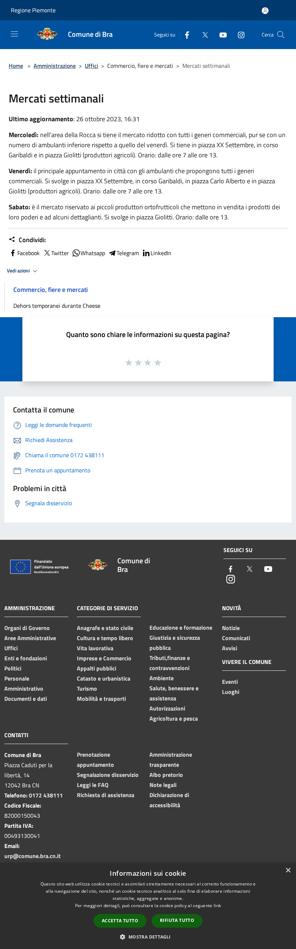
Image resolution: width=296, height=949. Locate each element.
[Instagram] (238, 34)
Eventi (230, 681)
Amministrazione (55, 65)
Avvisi (229, 648)
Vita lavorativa (95, 648)
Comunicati (236, 638)
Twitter (60, 253)
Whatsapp (92, 253)
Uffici (91, 65)
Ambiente (161, 678)
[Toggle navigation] (14, 34)
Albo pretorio (166, 774)
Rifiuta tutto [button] (177, 920)
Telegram (128, 253)
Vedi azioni (19, 271)
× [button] (288, 870)
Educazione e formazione (180, 627)
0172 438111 (46, 795)
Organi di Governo (27, 628)
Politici (12, 668)
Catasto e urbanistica (103, 678)
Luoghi (230, 691)
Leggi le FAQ (92, 784)
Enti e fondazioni (25, 658)
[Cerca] (281, 34)
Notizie (231, 628)
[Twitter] (202, 34)
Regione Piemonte (33, 10)
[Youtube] (220, 34)
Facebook (28, 253)
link (217, 905)
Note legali (163, 784)
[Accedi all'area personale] (265, 11)
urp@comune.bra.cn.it (32, 856)
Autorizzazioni (167, 708)
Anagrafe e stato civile (105, 628)
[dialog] (148, 906)
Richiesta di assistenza (105, 795)
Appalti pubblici (96, 668)
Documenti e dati (25, 698)
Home (16, 65)
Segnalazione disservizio (108, 774)
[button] (147, 936)
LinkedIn (161, 253)
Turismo (87, 688)
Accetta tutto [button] (120, 921)
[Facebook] (184, 34)
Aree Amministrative (30, 638)
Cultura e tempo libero (105, 638)
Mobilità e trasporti (101, 698)
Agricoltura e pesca (173, 718)
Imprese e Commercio (104, 658)
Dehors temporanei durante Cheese (56, 305)
